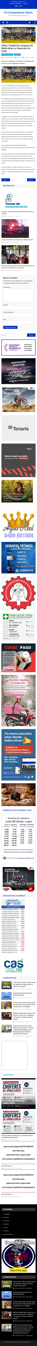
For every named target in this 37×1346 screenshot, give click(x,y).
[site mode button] (31, 22)
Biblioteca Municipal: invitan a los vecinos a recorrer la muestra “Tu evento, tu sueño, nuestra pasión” (24, 1016)
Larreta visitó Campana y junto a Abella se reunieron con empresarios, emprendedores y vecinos (32, 180)
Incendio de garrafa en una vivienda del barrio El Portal (7, 180)
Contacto (25, 3)
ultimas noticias (8, 1234)
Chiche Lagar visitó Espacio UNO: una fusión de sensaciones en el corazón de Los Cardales (24, 1004)
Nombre (5, 305)
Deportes (17, 54)
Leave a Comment (28, 57)
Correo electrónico (8, 312)
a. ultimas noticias (7, 54)
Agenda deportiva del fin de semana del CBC (22, 994)
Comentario (7, 287)
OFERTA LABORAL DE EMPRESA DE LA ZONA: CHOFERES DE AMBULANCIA (17, 1100)
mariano (18, 57)
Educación (6, 1220)
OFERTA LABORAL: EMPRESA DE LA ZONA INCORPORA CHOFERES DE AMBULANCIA (17, 1136)
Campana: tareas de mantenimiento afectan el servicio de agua (18, 212)
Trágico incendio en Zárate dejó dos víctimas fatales (17, 239)
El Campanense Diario (18, 12)
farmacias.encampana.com (13, 638)
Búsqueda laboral (7, 1166)
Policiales (6, 1224)
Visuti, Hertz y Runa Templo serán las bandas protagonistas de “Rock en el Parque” (24, 984)
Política (6, 1227)
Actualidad (7, 1214)
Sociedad (6, 1231)
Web (4, 319)
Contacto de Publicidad (15, 3)
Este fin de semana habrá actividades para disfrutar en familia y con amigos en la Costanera (18, 266)
